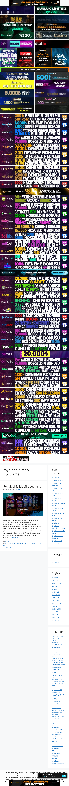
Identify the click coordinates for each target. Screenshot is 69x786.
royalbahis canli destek (57, 676)
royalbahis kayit (55, 714)
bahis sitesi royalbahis (55, 639)
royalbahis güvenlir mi (56, 708)
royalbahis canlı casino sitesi (58, 681)
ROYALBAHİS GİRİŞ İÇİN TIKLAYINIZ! (34, 69)
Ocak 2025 (55, 592)
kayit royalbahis (55, 660)
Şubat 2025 (56, 589)
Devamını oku (16, 537)
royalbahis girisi (57, 690)
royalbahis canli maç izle (57, 679)
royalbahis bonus (10, 543)
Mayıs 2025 (55, 586)
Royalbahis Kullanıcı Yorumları (58, 716)
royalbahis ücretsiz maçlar (57, 746)
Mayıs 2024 (56, 612)
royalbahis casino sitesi (57, 684)
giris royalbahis (56, 652)
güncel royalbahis (57, 658)
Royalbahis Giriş (57, 480)
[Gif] (34, 191)
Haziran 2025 (56, 583)
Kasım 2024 (56, 595)
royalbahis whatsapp (56, 734)
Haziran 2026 (56, 578)
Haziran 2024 (56, 609)
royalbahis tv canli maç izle (57, 728)
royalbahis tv (56, 725)
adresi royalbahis (57, 636)
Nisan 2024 (55, 615)
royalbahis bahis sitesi (56, 667)
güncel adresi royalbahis (56, 655)
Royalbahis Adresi (58, 477)
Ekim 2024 (55, 598)
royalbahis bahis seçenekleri (58, 763)
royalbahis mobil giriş (56, 718)
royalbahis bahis (58, 665)
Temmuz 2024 (56, 606)
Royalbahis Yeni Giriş (56, 743)
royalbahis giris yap (56, 692)
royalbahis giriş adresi (56, 701)
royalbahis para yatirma (57, 720)
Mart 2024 (55, 617)
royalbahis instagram (58, 710)
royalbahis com (55, 688)
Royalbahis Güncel (56, 703)
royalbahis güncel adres (57, 705)
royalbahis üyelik (56, 749)
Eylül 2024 (55, 600)
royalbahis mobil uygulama (23, 543)
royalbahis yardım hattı (57, 736)
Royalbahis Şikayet (56, 754)
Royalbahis (8, 541)
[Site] (34, 117)
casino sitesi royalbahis (57, 646)
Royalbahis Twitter (57, 732)
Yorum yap (8, 547)
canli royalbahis (55, 642)
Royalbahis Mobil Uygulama (22, 486)
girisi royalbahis (55, 649)
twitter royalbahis (56, 759)
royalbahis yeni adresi (58, 740)
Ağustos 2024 (56, 603)
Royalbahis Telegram (58, 723)
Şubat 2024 (56, 620)
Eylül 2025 (55, 580)
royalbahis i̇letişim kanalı (57, 712)
